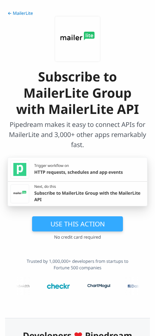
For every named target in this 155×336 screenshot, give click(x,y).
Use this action (77, 223)
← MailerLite (20, 13)
